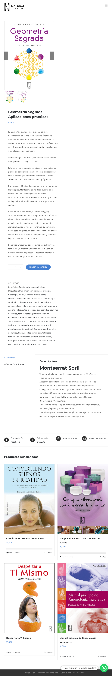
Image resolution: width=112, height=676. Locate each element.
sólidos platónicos (32, 333)
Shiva (20, 333)
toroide (11, 336)
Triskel (35, 340)
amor (26, 291)
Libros (42, 287)
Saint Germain (35, 329)
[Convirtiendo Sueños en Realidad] (29, 499)
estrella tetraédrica (31, 310)
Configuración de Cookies (72, 673)
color (43, 294)
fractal (28, 314)
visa (38, 344)
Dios (35, 302)
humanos (22, 317)
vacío (10, 344)
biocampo (12, 294)
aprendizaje (35, 291)
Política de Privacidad (48, 673)
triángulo (12, 340)
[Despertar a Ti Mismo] (29, 598)
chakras (29, 294)
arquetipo (45, 291)
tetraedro (46, 333)
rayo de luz (22, 329)
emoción (31, 306)
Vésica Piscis (20, 344)
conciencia (28, 298)
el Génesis (21, 306)
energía (39, 306)
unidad (42, 340)
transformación (23, 336)
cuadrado (12, 302)
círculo (37, 294)
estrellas (45, 310)
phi (49, 325)
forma (21, 314)
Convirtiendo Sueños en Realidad (25, 538)
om (31, 325)
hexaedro (12, 317)
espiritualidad (14, 310)
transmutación (38, 336)
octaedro (25, 325)
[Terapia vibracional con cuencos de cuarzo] (83, 499)
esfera (46, 306)
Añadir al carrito (38, 267)
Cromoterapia (49, 298)
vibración (31, 344)
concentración (15, 298)
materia (32, 321)
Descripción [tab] (9, 357)
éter (52, 310)
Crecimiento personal (29, 287)
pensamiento (40, 325)
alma (20, 291)
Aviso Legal (30, 673)
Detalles (49, 553)
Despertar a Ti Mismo (18, 638)
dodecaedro (43, 302)
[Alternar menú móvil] (106, 5)
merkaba (41, 321)
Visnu (44, 344)
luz (48, 317)
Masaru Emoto (21, 321)
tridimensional (24, 340)
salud (45, 329)
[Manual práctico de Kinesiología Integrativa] (83, 598)
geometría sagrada (40, 314)
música (16, 325)
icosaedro (32, 317)
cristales (38, 298)
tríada (48, 336)
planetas (12, 329)
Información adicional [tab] (14, 364)
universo (51, 340)
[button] (104, 668)
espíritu (54, 306)
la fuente (42, 317)
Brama (21, 294)
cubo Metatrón (25, 302)
